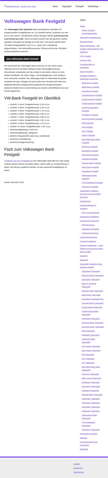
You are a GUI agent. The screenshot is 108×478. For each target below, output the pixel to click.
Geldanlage (93, 6)
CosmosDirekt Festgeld (91, 99)
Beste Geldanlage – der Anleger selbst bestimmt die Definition (91, 49)
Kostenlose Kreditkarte (89, 217)
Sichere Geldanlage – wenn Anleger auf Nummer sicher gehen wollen (91, 248)
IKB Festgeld (87, 127)
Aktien (82, 26)
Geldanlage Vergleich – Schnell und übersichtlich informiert (90, 194)
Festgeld (80, 6)
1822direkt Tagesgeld (91, 271)
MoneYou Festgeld (89, 147)
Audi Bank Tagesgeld (91, 280)
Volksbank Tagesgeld (91, 411)
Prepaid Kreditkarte (88, 241)
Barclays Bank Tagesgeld (92, 291)
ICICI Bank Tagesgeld (91, 346)
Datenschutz (78, 472)
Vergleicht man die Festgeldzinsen (18, 161)
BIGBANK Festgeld (90, 83)
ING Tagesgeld (88, 359)
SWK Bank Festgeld (90, 167)
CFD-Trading (85, 56)
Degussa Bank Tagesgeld (92, 323)
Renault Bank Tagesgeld (92, 395)
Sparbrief (84, 256)
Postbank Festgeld (89, 159)
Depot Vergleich (86, 72)
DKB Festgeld (87, 123)
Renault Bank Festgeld (91, 163)
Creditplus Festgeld (90, 115)
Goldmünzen (85, 201)
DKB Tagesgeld (88, 331)
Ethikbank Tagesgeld (90, 335)
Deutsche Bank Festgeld (92, 119)
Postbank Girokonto (90, 233)
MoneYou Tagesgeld (90, 374)
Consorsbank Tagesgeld (92, 307)
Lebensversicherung (88, 237)
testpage (83, 438)
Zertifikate (84, 449)
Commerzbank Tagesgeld (92, 303)
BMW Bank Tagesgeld (91, 295)
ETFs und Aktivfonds (90, 213)
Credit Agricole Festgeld (92, 104)
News (55, 6)
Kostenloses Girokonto (89, 221)
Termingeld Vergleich (88, 434)
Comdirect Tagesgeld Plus (93, 299)
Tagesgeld (66, 6)
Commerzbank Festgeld (92, 95)
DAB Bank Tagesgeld (91, 319)
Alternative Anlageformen (90, 38)
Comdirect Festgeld (90, 91)
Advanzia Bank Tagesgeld (93, 275)
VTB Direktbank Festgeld (92, 183)
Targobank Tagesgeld (91, 407)
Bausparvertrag (86, 42)
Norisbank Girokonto (90, 229)
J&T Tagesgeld (88, 363)
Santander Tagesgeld (91, 399)
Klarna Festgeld (88, 135)
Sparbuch (84, 260)
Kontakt (76, 464)
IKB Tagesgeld (88, 355)
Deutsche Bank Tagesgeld (93, 327)
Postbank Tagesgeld (90, 391)
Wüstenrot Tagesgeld (91, 430)
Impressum (78, 468)
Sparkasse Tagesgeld (91, 403)
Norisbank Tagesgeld (90, 382)
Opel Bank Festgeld (90, 155)
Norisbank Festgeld (90, 151)
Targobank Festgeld (90, 171)
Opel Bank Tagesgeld (91, 386)
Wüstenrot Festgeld (90, 187)
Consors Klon (85, 60)
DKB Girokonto (88, 225)
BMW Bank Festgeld (90, 87)
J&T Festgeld (87, 131)
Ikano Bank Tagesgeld (91, 351)
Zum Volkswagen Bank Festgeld (22, 59)
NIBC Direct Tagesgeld (91, 378)
